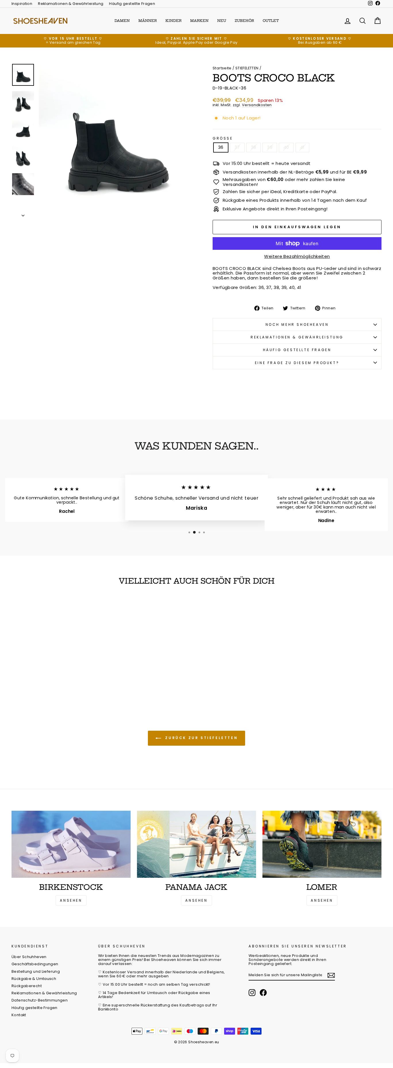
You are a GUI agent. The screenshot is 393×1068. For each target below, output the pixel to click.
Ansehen (71, 900)
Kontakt (19, 1014)
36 (221, 147)
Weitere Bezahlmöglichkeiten (297, 256)
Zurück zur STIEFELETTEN (200, 738)
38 (253, 147)
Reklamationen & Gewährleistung (70, 3)
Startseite (222, 68)
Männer (147, 20)
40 (286, 147)
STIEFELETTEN (247, 68)
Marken (199, 20)
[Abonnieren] (331, 975)
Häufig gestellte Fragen (132, 3)
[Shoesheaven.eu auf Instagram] (252, 992)
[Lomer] (321, 844)
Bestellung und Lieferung (36, 971)
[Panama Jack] (196, 844)
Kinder (173, 20)
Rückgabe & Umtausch (34, 978)
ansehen (196, 900)
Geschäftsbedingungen (35, 964)
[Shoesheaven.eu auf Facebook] (263, 992)
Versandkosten (257, 105)
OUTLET (271, 20)
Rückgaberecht (27, 985)
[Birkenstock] (71, 844)
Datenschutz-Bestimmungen (40, 1000)
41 (302, 147)
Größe (223, 138)
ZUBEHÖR (244, 20)
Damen (122, 20)
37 (237, 147)
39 (269, 147)
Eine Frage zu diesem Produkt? (297, 362)
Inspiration (22, 3)
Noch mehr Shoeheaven (297, 324)
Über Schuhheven (29, 956)
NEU (221, 20)
